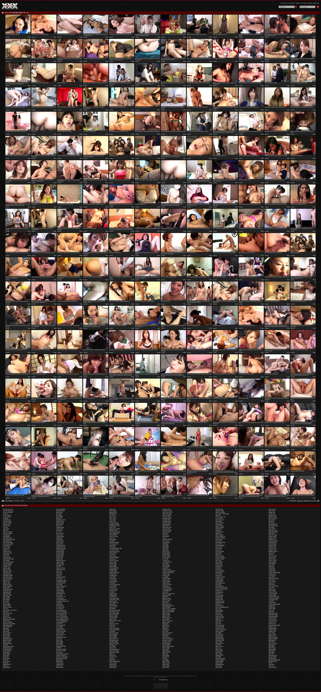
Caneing (58, 529)
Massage (164, 604)
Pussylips (218, 590)
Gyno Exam (112, 632)
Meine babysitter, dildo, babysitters (302, 300)
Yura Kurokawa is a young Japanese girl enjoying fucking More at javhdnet (277, 34)
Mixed (29, 37)
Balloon (5, 581)
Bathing (5, 593)
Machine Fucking (166, 593)
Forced (111, 580)
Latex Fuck (313, 500)
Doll (57, 647)
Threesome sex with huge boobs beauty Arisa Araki (43, 470)
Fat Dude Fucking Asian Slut (199, 324)
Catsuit (58, 539)
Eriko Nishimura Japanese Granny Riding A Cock (199, 276)
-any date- (282, 6)
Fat (110, 541)
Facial (111, 535)
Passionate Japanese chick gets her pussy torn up (17, 251)
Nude (163, 655)
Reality (217, 599)
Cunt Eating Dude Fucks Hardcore (251, 373)
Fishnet (111, 562)
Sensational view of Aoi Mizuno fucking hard (251, 470)
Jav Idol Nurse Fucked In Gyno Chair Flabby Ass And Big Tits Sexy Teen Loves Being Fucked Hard (251, 495)
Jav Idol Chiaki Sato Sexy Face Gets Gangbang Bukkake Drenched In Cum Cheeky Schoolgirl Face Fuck (173, 374)
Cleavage (58, 565)
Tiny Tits (271, 581)
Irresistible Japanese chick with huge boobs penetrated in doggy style (225, 107)
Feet (110, 545)
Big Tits (5, 626)
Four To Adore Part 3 (199, 251)
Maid (163, 596)
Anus (4, 550)
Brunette (58, 509)
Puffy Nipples (219, 583)
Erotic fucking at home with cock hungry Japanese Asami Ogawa (69, 180)
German (111, 605)
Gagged (111, 593)
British (4, 667)
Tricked (270, 602)
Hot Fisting (303, 3)
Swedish (271, 547)
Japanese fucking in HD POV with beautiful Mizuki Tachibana (173, 349)
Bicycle (5, 616)
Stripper (271, 536)
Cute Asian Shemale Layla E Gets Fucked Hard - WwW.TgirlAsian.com (199, 471)
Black (4, 637)
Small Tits (218, 660)
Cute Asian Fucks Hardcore (225, 57)
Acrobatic (5, 519)
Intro (163, 533)
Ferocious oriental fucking (121, 251)
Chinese (58, 550)
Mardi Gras (165, 599)
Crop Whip (59, 598)
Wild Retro (306, 500)
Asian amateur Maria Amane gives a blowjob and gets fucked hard (95, 252)
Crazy (57, 595)
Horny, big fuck (17, 57)
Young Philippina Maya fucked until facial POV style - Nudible (147, 252)
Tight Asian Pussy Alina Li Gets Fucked (302, 349)
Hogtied (111, 660)
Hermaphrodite (113, 649)
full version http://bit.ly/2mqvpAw (43, 421)
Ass (4, 560)
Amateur (5, 532)
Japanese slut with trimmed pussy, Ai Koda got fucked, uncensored (225, 422)
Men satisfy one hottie (251, 397)
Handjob (111, 641)
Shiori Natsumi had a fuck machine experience (95, 203)
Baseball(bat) (6, 589)
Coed (57, 574)
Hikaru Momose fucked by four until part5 (43, 349)
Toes (270, 587)
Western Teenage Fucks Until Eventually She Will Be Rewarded (121, 204)
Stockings (271, 532)
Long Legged (165, 589)
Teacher (271, 560)
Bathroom (5, 595)
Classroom (59, 560)
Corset (58, 584)
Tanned (271, 557)
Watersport (271, 637)
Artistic (5, 556)
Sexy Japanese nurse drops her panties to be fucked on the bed (225, 349)
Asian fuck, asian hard (69, 494)
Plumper (218, 559)
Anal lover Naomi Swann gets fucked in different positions (95, 447)
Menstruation (165, 617)
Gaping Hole (112, 599)
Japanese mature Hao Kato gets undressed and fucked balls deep (43, 398)
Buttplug (58, 522)
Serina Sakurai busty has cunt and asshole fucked (199, 227)
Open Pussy (219, 519)
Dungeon (58, 664)
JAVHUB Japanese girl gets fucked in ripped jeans (121, 421)
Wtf (269, 663)
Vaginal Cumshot (273, 625)
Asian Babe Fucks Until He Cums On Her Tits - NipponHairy (302, 325)
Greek (111, 626)
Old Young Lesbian (221, 513)
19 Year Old (6, 512)
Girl (110, 608)
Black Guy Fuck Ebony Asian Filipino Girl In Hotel (277, 203)
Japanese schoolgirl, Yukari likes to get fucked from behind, (251, 34)
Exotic (111, 527)
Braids (5, 663)
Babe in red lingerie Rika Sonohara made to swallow (199, 57)
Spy (270, 527)
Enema (111, 516)
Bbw (4, 596)
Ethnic (111, 521)
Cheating (58, 547)
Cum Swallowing (60, 619)
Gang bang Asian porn (147, 203)
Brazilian (5, 664)
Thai (270, 568)
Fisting (111, 563)
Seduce (218, 631)
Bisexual (5, 632)
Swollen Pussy (272, 551)
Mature (164, 607)
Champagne (59, 545)
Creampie (58, 596)
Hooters (111, 664)
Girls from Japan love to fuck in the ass (277, 251)
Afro (4, 527)
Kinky (163, 551)
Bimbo (5, 631)
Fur (110, 592)
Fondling (111, 575)
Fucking (111, 589)
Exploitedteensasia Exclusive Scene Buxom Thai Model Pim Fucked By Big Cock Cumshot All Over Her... (277, 325)
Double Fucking (60, 657)
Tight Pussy (272, 578)
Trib (270, 601)
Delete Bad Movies (163, 679)
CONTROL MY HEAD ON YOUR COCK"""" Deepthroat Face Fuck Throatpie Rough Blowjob (17, 447)
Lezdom (164, 574)
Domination (59, 649)
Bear (4, 602)
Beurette (5, 614)
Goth (110, 625)
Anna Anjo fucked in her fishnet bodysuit (69, 106)
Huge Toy (164, 516)
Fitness (111, 565)
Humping (164, 519)
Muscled (164, 644)
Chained (58, 544)
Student (271, 538)
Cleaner (58, 563)
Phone (217, 548)
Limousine (165, 580)
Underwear (271, 614)
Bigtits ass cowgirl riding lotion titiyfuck (302, 82)
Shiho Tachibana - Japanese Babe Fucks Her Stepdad (147, 130)
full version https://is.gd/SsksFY (302, 470)
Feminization (112, 551)
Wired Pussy (272, 655)
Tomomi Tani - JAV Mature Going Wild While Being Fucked (121, 277)
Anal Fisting (6, 542)
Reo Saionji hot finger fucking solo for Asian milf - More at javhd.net (69, 58)
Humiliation (165, 518)
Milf (163, 625)
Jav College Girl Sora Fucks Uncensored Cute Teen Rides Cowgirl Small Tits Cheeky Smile (17, 83)
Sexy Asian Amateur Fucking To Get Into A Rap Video (302, 494)
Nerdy (164, 649)
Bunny (58, 512)
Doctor (58, 644)
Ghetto (111, 607)
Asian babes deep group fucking (17, 421)
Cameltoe (58, 527)
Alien (4, 530)
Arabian (5, 551)
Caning (58, 530)
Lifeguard (164, 578)
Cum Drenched (60, 613)
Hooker (111, 663)
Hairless (111, 635)
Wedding (271, 640)
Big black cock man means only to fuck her (199, 33)
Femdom (111, 550)
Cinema (58, 557)
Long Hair (165, 587)
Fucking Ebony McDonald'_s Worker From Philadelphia (173, 470)
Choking (58, 551)
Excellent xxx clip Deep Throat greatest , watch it (199, 494)
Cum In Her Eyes (60, 616)
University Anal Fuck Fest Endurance (147, 154)
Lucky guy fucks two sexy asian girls (121, 106)
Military (164, 626)
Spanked (271, 516)
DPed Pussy (59, 631)
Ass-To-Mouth (7, 562)
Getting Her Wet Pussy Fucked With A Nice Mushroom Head (95, 422)
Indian (164, 526)
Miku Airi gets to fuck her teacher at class (251, 276)
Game (111, 596)
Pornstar (218, 571)
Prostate (218, 578)
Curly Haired (59, 625)
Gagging (111, 595)
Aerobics (5, 524)
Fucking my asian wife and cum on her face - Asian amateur (147, 471)
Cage (57, 526)
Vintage (271, 631)
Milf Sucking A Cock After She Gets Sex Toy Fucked (17, 154)
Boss (4, 655)
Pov (217, 574)
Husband (164, 522)
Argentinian (6, 553)
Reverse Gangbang (221, 607)
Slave (217, 654)
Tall (269, 554)
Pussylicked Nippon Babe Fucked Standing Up (17, 130)
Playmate (218, 556)
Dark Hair (58, 634)
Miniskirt (164, 629)
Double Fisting (60, 655)
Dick (57, 641)
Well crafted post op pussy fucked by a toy (121, 130)
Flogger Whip (112, 572)
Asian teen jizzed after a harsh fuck (147, 446)
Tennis (270, 565)
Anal (4, 536)
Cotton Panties (60, 586)
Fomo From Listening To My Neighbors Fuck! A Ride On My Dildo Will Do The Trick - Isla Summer (173, 155)
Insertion (164, 529)
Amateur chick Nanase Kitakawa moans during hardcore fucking (277, 349)
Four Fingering (113, 584)
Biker (4, 628)
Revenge (218, 605)
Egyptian (111, 512)
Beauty (5, 604)
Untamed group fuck (121, 154)
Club (57, 572)
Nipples (164, 652)
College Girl (59, 577)
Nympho (164, 663)
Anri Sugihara (43, 203)
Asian (4, 557)
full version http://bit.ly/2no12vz (225, 154)
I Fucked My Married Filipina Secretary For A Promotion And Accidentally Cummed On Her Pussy (17, 204)
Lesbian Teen (166, 572)
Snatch (217, 663)
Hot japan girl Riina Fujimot (173, 227)
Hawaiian (111, 644)
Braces (5, 661)
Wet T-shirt (271, 643)
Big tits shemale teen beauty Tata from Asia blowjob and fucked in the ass (199, 204)
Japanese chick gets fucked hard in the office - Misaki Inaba (225, 495)
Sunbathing (272, 544)
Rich (217, 608)
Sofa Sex (271, 509)
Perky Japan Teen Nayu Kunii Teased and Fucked (277, 130)
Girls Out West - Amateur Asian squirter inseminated (121, 446)
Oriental (218, 526)
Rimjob (217, 611)
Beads (5, 601)
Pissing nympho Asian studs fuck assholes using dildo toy (95, 83)
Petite (217, 547)
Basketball (6, 592)
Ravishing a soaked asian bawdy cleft (69, 33)
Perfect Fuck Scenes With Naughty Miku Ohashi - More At (251, 422)
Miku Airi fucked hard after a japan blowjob (147, 300)
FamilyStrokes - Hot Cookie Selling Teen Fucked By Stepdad (173, 107)
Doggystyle (59, 646)
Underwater (272, 613)
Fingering (111, 557)
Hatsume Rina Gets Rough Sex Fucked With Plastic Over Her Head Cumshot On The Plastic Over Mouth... (121, 228)
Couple (58, 590)
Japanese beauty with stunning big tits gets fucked (302, 106)
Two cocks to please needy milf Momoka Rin (69, 300)
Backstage (6, 574)
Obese (164, 664)
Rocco (217, 613)
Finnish (111, 559)
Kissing (164, 553)
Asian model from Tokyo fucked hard (43, 33)
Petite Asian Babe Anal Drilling (17, 33)
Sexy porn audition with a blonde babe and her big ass (277, 470)
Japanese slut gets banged (302, 154)
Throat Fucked (272, 572)
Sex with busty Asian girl (95, 397)
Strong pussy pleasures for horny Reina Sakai (121, 179)
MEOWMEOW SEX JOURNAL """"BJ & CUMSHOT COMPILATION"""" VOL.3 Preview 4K (95, 325)
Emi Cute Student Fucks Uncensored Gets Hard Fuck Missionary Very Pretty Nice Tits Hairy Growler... (225, 131)
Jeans (164, 541)
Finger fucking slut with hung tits (147, 106)
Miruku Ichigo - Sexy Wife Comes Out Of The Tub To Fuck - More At (17, 180)
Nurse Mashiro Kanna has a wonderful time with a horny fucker (251, 131)
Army (4, 554)
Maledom (164, 598)
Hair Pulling (112, 634)
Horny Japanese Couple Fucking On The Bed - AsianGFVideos (95, 107)
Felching (111, 547)
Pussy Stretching (220, 587)
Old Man (218, 510)
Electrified (112, 513)
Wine (270, 654)
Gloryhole (111, 617)
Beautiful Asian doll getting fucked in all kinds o (69, 373)
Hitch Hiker (112, 657)
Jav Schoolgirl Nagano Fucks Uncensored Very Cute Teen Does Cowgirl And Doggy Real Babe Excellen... (199, 180)
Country (58, 589)
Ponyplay (218, 565)
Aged (4, 529)
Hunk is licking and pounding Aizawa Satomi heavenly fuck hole (173, 398)
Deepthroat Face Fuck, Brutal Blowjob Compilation (251, 82)
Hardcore (111, 643)
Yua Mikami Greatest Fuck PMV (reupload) (277, 179)
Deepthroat (59, 637)
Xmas (270, 664)
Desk (57, 638)
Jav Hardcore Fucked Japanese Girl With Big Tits (121, 33)
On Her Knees (219, 516)
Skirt (217, 652)
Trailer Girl (271, 592)
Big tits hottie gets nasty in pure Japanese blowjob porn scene (43, 447)
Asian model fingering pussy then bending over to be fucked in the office (121, 398)
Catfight (58, 538)
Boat (4, 644)
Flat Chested (112, 568)
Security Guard (219, 629)
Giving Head (112, 613)
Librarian (164, 575)
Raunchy (218, 595)
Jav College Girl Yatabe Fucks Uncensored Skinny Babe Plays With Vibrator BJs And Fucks (302, 374)
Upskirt (270, 622)
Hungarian (165, 521)
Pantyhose (218, 538)
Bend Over (6, 613)
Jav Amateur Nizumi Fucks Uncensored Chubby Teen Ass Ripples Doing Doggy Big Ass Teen (43, 495)
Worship (271, 658)
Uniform (271, 617)
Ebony (111, 510)
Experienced (112, 529)
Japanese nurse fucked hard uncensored (95, 276)
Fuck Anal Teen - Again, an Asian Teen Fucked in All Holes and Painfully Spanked (173, 422)
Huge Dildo (165, 513)
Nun (163, 658)
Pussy (217, 586)
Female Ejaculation (114, 548)
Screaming (218, 625)
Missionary (165, 632)
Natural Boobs (166, 646)
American (5, 533)
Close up (58, 568)
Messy (164, 619)
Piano (217, 550)
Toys (270, 590)
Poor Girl (218, 569)
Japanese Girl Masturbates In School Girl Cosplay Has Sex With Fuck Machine (147, 277)
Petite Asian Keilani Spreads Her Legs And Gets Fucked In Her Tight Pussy (17, 277)
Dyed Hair (59, 667)
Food (110, 577)
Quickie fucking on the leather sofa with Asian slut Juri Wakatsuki (277, 58)
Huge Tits (164, 515)
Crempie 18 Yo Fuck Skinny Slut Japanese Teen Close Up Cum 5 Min (147, 58)
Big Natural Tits (7, 623)
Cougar (58, 587)
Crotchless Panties (61, 601)
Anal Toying (6, 544)
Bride (4, 666)
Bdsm (4, 598)
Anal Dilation (6, 541)
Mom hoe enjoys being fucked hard (69, 203)
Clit (57, 566)
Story (270, 533)
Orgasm (218, 522)
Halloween (112, 638)
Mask (163, 602)
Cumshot (58, 622)
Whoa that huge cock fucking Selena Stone (17, 106)
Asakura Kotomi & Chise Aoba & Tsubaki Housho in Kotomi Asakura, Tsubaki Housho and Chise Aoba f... (121, 374)
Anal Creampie (7, 539)
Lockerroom (165, 584)
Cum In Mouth (60, 617)
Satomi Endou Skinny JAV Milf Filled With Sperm (69, 251)
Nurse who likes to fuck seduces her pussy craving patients (147, 374)
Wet (270, 641)
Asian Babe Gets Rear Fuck (95, 130)
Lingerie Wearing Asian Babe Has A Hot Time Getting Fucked (95, 180)
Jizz (163, 545)
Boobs (5, 651)
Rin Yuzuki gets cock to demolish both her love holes (251, 227)
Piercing (218, 551)
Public (217, 581)
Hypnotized (165, 524)
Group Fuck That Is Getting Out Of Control (17, 494)
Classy (58, 562)
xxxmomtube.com (10, 6)
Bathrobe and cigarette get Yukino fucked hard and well (18, 373)
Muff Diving (165, 643)
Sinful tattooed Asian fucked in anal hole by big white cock (173, 83)
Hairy (110, 637)
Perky (217, 544)
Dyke (110, 509)
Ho (110, 658)
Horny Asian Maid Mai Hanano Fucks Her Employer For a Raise (173, 325)
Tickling (271, 574)
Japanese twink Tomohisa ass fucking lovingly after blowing (251, 301)
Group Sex (112, 629)
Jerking (164, 542)
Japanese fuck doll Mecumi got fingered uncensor (43, 276)
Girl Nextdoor (112, 611)
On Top (217, 518)
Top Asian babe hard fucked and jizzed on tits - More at (277, 276)
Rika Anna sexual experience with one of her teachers (225, 446)
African (5, 526)
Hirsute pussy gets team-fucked (43, 373)
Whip (270, 646)
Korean (164, 557)
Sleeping (218, 655)
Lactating (164, 560)
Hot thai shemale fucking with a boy (69, 421)
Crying (58, 602)
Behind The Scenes (8, 610)
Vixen (270, 632)
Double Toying (60, 658)
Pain (217, 530)
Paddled (218, 529)
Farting (111, 539)
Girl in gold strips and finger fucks (173, 276)
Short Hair (218, 640)
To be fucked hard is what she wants (225, 227)
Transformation (273, 596)
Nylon (163, 661)
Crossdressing (60, 599)
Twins (270, 610)
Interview (164, 532)
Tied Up (271, 575)
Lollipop (164, 586)
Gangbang (112, 598)
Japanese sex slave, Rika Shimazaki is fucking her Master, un (69, 228)
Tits (269, 584)
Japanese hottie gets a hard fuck (302, 179)
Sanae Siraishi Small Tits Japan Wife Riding (69, 349)
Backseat (5, 572)
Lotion (164, 592)
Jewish (164, 544)
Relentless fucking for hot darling (199, 154)
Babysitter (5, 571)
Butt (57, 518)
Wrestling (271, 661)
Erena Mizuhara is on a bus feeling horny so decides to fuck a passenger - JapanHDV (43, 301)
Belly (4, 611)
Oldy (217, 515)
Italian (164, 535)
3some (5, 515)
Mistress (164, 634)
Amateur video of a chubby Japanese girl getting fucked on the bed (95, 301)
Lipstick (164, 583)
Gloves (111, 619)
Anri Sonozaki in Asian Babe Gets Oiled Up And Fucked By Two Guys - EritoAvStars (173, 252)
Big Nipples (6, 625)
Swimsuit (271, 548)
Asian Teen (6, 559)
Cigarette (58, 556)
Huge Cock (165, 512)
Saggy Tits (218, 617)
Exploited (111, 530)
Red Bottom (219, 601)
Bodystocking (6, 646)
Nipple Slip (165, 651)
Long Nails (165, 590)
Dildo (57, 643)
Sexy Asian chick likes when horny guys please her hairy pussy (17, 301)
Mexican (164, 622)
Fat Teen (111, 544)
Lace (163, 559)
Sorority (271, 513)
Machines (165, 595)
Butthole (58, 521)
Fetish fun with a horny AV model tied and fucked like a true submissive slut (95, 34)
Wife (270, 651)
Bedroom (5, 607)
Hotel (110, 667)
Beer (4, 608)
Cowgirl (58, 592)
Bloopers (5, 641)
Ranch (217, 593)
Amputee (5, 535)
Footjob (111, 578)
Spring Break (272, 526)
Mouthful (164, 641)
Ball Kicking (6, 577)
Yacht (270, 666)
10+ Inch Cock (7, 509)
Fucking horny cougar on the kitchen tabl (199, 446)
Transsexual (272, 598)
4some (5, 516)
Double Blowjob (60, 654)
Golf (110, 622)
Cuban (58, 604)
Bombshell (6, 647)
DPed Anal (59, 629)
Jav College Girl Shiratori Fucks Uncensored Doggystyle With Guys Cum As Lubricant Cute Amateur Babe (121, 495)
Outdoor (218, 527)
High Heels (112, 652)
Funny (111, 590)
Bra (4, 660)
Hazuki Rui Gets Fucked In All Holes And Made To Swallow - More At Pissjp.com (121, 58)
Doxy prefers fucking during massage (121, 324)
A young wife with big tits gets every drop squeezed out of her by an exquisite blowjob (147, 34)
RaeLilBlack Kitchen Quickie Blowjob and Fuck (17, 349)
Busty (57, 516)
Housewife (165, 510)
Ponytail (218, 566)
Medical (164, 613)
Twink (270, 608)
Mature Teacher (166, 611)
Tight (270, 577)
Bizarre (5, 635)
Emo (110, 515)
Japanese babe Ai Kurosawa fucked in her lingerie (199, 82)
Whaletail (271, 644)
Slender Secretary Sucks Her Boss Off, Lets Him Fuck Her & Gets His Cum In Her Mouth (69, 447)
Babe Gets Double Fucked (251, 179)
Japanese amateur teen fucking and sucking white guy (43, 106)
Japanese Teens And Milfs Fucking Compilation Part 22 (147, 227)
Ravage (218, 596)
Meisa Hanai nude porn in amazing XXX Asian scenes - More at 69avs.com (69, 398)
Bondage (5, 649)
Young (270, 667)
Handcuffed (112, 640)
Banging (5, 584)
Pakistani (218, 532)
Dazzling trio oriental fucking (95, 227)
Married (164, 601)
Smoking (218, 661)
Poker (217, 560)
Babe (4, 569)
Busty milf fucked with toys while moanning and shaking (69, 471)
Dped (57, 660)
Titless (270, 583)
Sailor (217, 619)
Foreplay (111, 581)
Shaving (218, 637)
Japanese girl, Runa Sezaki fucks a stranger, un (251, 203)
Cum (57, 608)
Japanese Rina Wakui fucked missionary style (277, 106)
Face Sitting (112, 533)
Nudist (164, 657)
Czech (58, 628)
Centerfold (59, 541)
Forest (111, 583)
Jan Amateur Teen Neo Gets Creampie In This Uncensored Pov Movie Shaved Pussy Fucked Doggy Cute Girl (225, 471)
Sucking (271, 542)
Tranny (270, 595)
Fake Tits (111, 536)
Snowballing (219, 664)
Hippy (110, 654)
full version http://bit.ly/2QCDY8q (277, 300)
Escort (111, 519)
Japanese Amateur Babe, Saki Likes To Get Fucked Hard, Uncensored (225, 180)
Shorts (217, 641)
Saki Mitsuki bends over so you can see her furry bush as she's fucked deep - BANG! (173, 58)
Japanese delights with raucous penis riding (251, 154)
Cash (57, 535)
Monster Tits (165, 640)
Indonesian (165, 527)
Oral (217, 521)
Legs (163, 568)
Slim (217, 657)
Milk (163, 628)
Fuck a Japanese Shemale (17, 470)
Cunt (57, 623)
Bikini (4, 629)
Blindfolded (6, 638)
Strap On (271, 535)
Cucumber (59, 607)
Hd (110, 646)
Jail (163, 538)
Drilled (58, 661)
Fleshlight (111, 569)
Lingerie (164, 581)
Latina (164, 565)
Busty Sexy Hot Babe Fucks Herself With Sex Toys (147, 349)
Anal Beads (6, 538)
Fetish (111, 553)
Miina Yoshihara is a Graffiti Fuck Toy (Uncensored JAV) (302, 131)
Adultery (5, 522)
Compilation (59, 581)
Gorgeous (112, 623)
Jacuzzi (164, 536)
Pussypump (219, 592)
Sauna (217, 623)
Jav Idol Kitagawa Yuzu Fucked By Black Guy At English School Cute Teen (302, 277)
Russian (218, 616)
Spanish (271, 515)
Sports (270, 522)
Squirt (270, 529)
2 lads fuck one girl (173, 300)
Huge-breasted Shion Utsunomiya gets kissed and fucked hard (69, 277)
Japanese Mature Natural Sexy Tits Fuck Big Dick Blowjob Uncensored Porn (43, 180)
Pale (217, 533)
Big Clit (5, 620)
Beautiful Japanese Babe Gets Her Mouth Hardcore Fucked (251, 349)
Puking (217, 584)
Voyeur (270, 634)
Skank (217, 649)
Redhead (218, 602)
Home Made (112, 661)
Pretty (217, 575)
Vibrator (271, 629)
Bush (57, 515)
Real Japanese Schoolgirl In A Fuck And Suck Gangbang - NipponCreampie (173, 495)
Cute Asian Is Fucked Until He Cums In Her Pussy (225, 373)
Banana (5, 583)
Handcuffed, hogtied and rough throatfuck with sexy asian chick (147, 422)
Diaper (58, 640)
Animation (5, 545)
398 (22, 500)
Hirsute (111, 655)
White (270, 647)
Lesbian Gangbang (167, 571)
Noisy (163, 654)
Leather (164, 566)
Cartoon (58, 533)
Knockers (164, 556)
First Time (112, 560)
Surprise (271, 545)
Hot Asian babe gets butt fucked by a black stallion (225, 251)
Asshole (5, 565)
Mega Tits (298, 3)
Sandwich (218, 620)
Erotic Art (111, 518)
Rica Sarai (43, 130)
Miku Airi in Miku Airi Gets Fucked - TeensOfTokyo (69, 324)
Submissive (272, 541)
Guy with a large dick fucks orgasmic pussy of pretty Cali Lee (17, 228)
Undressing (272, 616)
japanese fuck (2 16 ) (225, 324)
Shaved (218, 635)
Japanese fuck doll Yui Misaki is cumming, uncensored (199, 373)
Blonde (5, 640)
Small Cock (218, 658)
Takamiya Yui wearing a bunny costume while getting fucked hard (225, 204)
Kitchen (164, 554)
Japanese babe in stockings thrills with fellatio (199, 106)
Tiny (270, 580)
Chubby (58, 553)
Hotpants (164, 509)
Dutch (57, 666)
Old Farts (218, 509)
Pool (217, 568)
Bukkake (58, 510)
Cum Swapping (60, 620)
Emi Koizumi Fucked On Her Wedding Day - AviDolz (69, 154)
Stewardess (272, 530)
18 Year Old (6, 510)
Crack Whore (59, 593)
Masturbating (165, 605)
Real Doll (218, 598)
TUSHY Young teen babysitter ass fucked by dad (17, 397)
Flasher (111, 566)
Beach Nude (316, 3)
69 (4, 518)
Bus (57, 513)
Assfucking (6, 563)
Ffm (110, 554)
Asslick (5, 566)
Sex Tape (218, 634)
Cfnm (57, 542)
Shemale (218, 638)
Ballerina (5, 580)
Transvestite (272, 599)
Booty (4, 654)
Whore (270, 649)
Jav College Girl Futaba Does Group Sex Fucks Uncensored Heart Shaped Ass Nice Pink (173, 204)
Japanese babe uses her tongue (69, 130)
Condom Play (59, 583)
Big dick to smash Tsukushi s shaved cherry (277, 421)
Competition (59, 580)
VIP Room (271, 623)
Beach (5, 599)
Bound (5, 658)
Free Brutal (309, 3)
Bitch (4, 634)
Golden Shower (113, 620)
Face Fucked (112, 532)
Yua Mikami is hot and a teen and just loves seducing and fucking (277, 398)
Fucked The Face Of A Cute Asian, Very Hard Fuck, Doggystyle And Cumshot (95, 495)
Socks (217, 667)
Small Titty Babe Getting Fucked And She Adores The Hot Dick (95, 374)
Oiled (163, 667)
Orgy (217, 524)
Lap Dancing (165, 562)
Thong (270, 569)
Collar (57, 575)
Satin (217, 622)
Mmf (163, 635)
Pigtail (217, 553)
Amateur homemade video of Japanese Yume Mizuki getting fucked (225, 83)
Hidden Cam (112, 651)
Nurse (164, 660)
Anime (5, 547)
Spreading (271, 524)
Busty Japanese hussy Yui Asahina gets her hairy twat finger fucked (43, 155)
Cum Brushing (60, 610)
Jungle (164, 550)
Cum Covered (60, 611)
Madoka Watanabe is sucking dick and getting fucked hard (121, 471)
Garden (111, 601)
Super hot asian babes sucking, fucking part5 (121, 300)
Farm (110, 538)
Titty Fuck (271, 586)
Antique (5, 548)
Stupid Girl (271, 539)
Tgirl (270, 566)
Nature (164, 647)
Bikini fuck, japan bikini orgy (43, 57)
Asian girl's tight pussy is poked (225, 397)
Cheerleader (59, 548)
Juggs (164, 547)
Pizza (217, 554)
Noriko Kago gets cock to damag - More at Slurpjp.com (121, 349)
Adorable (5, 521)
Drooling (58, 663)
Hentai (111, 647)
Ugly (270, 611)
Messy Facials (166, 620)
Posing (217, 572)
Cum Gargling (60, 614)
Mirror (164, 631)
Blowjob (5, 643)
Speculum (271, 518)
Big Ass (5, 617)
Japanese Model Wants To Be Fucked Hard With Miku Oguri (199, 398)
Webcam (271, 638)
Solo (270, 510)
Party (217, 541)
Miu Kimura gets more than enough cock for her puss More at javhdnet (43, 325)
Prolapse (218, 577)
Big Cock (5, 622)
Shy (217, 644)
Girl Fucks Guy (113, 610)
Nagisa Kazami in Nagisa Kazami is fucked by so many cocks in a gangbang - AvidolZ (199, 301)
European (112, 522)
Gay (110, 604)
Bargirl (5, 587)
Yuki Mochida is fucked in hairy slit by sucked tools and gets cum (17, 325)
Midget (164, 623)
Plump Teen (219, 557)
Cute (57, 626)
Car (57, 532)
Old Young (218, 512)
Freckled (111, 586)
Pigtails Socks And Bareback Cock (302, 203)
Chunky (58, 554)
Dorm (57, 652)
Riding (217, 610)
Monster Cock (166, 638)
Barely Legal (6, 586)
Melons (164, 616)
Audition (5, 568)
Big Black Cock (7, 619)
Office (164, 666)
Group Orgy (112, 628)
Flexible (111, 571)
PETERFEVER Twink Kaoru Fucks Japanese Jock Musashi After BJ (147, 325)
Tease (270, 562)
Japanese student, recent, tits (225, 276)
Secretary (218, 626)
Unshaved (271, 620)
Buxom (58, 524)
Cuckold (58, 605)
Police (217, 562)
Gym (110, 631)
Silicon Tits (218, 646)
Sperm (270, 519)
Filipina (111, 556)
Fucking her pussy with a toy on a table (43, 82)
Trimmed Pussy (273, 604)
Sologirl (271, 512)
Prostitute (218, 580)
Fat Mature (112, 542)
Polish (217, 563)
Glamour (111, 614)
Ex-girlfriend (112, 524)
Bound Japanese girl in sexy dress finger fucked (95, 349)
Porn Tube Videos (291, 3)
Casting (58, 536)
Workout (271, 657)
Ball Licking (6, 578)
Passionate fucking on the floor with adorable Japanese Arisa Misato (95, 155)
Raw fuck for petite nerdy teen (277, 373)
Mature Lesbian (166, 610)
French (111, 587)
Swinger (271, 550)
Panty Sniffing (219, 536)
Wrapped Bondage (274, 660)
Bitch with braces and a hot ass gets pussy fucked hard (251, 446)
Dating (58, 635)
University (271, 619)
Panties (217, 535)
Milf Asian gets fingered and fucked (147, 397)
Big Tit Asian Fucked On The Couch (251, 251)
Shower (218, 643)
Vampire (271, 626)
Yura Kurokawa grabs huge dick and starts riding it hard (173, 130)
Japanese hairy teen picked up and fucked (302, 33)
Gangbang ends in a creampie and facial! (199, 349)
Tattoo (270, 559)
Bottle (4, 657)
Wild (270, 652)
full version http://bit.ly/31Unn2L (225, 33)
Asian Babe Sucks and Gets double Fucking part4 (302, 446)
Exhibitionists (112, 526)
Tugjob (270, 605)
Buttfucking (59, 519)
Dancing (58, 632)
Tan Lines (271, 556)
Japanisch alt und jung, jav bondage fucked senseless (95, 470)
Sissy (217, 647)
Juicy (163, 548)
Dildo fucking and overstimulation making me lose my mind (302, 398)
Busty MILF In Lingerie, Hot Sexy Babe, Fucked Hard (147, 179)
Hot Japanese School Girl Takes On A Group (199, 421)
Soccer (217, 666)
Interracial (165, 530)
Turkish (270, 607)
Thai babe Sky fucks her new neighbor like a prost (277, 154)
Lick (163, 577)
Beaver (5, 605)
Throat (270, 571)
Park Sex (218, 539)
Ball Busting (6, 575)
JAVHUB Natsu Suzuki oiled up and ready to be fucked (173, 33)
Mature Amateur (166, 608)
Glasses (111, 616)
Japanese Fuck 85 (69, 82)
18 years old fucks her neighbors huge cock (251, 106)
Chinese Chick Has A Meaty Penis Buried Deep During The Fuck (251, 58)
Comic (58, 578)
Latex (163, 563)
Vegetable (271, 628)
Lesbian (164, 569)
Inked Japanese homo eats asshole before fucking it (43, 251)
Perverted (218, 545)
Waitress (271, 635)
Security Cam (219, 628)
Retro (217, 604)
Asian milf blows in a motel (277, 82)
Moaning (164, 637)
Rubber (217, 614)
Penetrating (219, 542)
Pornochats (283, 3)
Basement (6, 590)
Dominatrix (59, 651)
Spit (270, 521)
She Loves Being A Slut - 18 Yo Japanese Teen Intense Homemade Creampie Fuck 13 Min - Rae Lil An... (277, 495)
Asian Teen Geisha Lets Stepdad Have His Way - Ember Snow (121, 83)
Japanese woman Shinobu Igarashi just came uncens (277, 446)
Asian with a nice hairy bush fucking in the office (199, 130)
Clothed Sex (59, 569)
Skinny (217, 651)
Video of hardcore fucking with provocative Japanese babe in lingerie (147, 495)
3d (4, 513)
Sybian (270, 553)
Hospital (111, 666)
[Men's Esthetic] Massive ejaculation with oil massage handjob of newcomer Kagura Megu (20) (147, 83)
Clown (58, 571)
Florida (111, 574)
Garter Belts (112, 602)
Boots (4, 652)
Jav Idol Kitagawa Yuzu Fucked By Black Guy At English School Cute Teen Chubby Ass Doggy (302, 422)
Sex (217, 632)
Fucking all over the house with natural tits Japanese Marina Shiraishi (302, 58)
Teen (270, 563)
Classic (58, 559)
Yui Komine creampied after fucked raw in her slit (95, 57)
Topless (271, 589)
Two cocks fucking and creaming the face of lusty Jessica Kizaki (302, 228)
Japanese (165, 539)
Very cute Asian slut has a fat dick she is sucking (277, 227)
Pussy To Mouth (220, 589)
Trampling (271, 593)
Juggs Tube (300, 500)
